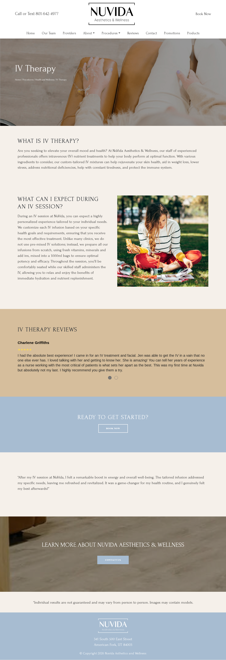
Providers (69, 33)
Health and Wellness (44, 79)
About (87, 33)
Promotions (172, 33)
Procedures (110, 33)
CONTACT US (113, 560)
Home (30, 33)
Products (193, 33)
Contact (151, 33)
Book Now (203, 14)
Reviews (133, 33)
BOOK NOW (113, 428)
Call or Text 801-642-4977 (36, 13)
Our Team (49, 33)
